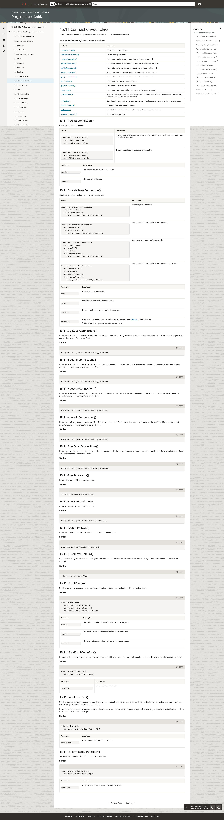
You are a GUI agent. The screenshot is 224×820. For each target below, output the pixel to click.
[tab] (117, 348)
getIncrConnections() (68, 63)
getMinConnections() (68, 72)
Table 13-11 (135, 319)
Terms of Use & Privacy (123, 816)
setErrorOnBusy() (67, 94)
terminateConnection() (69, 114)
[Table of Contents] (3, 28)
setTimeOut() (66, 110)
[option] (207, 32)
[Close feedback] (186, 807)
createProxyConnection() (70, 55)
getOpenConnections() (69, 77)
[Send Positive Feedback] (218, 807)
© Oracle (68, 816)
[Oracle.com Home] (23, 4)
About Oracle (79, 816)
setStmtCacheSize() (68, 105)
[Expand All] (3, 34)
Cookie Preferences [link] (141, 816)
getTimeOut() (66, 90)
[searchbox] (143, 4)
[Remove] (90, 4)
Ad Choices (155, 816)
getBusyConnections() (69, 59)
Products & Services (105, 816)
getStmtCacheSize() (68, 86)
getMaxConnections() (69, 68)
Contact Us (91, 816)
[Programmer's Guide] (3, 40)
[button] (30, 4)
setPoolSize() (65, 101)
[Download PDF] (3, 45)
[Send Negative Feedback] (212, 807)
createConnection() (68, 50)
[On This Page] (220, 28)
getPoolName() (66, 81)
